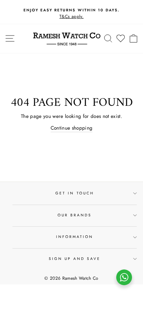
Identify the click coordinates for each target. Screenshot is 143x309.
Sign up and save (75, 258)
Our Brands (75, 215)
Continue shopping (72, 127)
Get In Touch (74, 193)
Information (75, 236)
